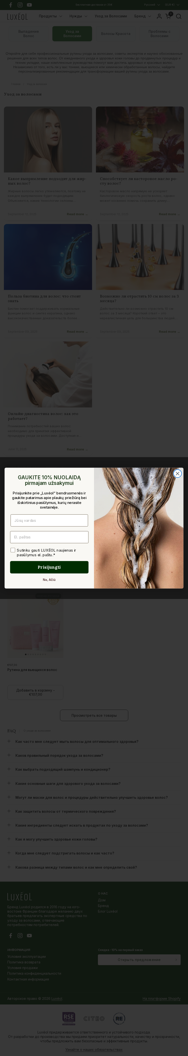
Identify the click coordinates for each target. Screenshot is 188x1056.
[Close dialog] (178, 473)
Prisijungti (49, 567)
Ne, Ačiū (49, 580)
